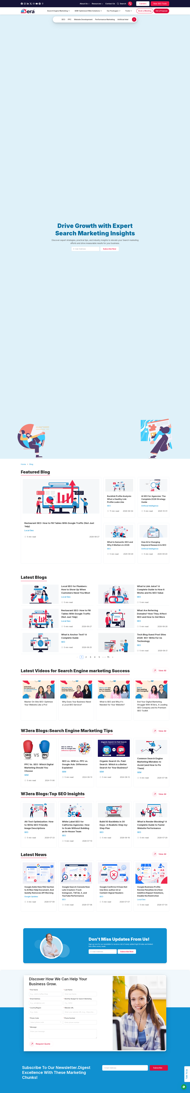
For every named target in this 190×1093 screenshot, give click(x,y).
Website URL (69, 1008)
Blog (31, 464)
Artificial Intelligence (125, 19)
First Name (34, 990)
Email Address (35, 999)
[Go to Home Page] (27, 10)
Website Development (83, 19)
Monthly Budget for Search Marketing (78, 999)
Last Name (68, 990)
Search (123, 4)
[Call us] (130, 3)
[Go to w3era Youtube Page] (37, 4)
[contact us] (183, 1086)
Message (33, 1027)
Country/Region (35, 1008)
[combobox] (45, 1022)
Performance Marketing (105, 19)
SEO (63, 19)
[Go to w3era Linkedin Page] (28, 4)
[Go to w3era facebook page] (22, 4)
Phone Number (69, 1018)
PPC (69, 19)
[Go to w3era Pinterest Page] (40, 4)
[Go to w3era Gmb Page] (43, 4)
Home (23, 464)
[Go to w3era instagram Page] (25, 4)
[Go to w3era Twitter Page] (31, 4)
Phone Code (34, 1018)
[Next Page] (112, 657)
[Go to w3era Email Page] (34, 4)
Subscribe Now (109, 249)
